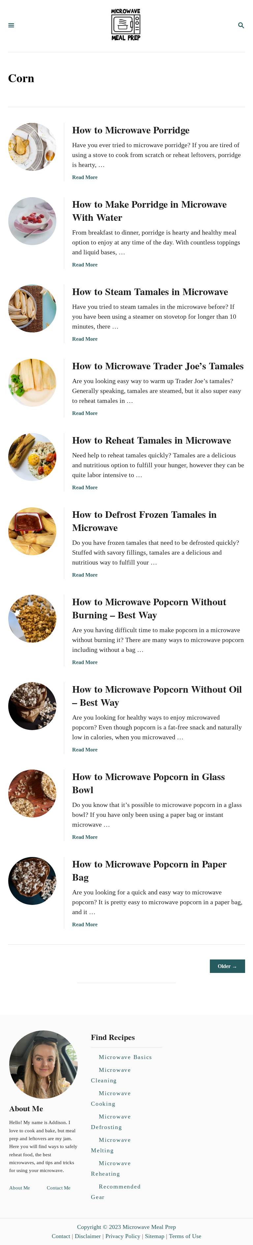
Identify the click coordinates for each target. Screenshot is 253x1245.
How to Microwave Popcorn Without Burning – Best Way (149, 608)
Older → (227, 966)
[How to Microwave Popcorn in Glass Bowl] (32, 794)
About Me (19, 1187)
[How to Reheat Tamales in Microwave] (32, 457)
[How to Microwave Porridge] (32, 147)
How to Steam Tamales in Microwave (150, 291)
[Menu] (11, 25)
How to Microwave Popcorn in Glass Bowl (148, 782)
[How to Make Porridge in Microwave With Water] (32, 221)
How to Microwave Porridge (130, 129)
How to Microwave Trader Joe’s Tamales (158, 365)
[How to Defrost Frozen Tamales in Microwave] (32, 531)
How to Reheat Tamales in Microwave (151, 439)
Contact (61, 1236)
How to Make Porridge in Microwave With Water (149, 210)
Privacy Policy (122, 1236)
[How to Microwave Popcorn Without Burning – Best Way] (32, 619)
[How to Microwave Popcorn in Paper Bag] (32, 881)
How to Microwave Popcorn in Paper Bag (149, 870)
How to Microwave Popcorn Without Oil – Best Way (157, 695)
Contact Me (58, 1187)
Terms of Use (185, 1236)
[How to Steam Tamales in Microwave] (32, 309)
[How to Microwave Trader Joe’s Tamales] (32, 383)
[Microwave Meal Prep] (125, 26)
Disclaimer (88, 1236)
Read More (85, 177)
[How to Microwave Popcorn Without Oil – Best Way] (32, 706)
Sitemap (154, 1236)
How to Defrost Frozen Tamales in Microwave (144, 520)
